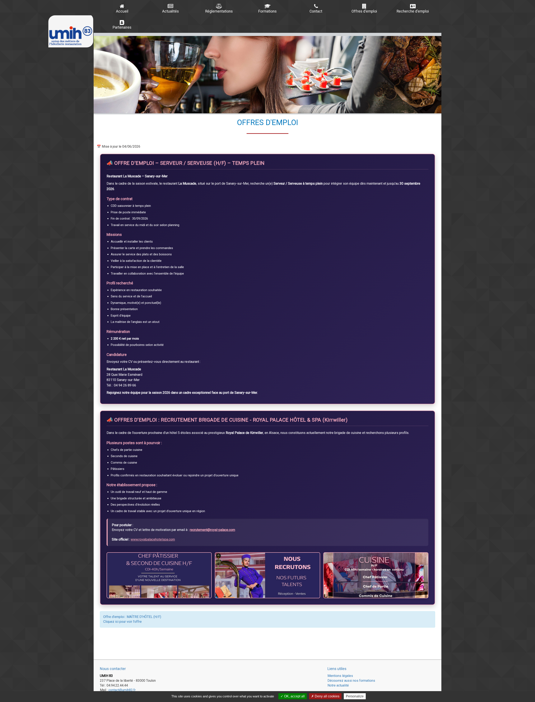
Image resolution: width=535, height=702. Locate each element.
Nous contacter (113, 668)
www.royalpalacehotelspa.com (153, 539)
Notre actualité (338, 685)
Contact (316, 11)
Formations (267, 11)
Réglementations (219, 11)
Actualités (170, 11)
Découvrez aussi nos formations (351, 681)
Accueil (122, 11)
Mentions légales (340, 676)
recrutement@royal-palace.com (212, 530)
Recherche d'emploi (413, 11)
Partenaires (122, 27)
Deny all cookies (326, 696)
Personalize (355, 696)
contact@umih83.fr (122, 690)
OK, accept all (294, 696)
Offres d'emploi (364, 11)
